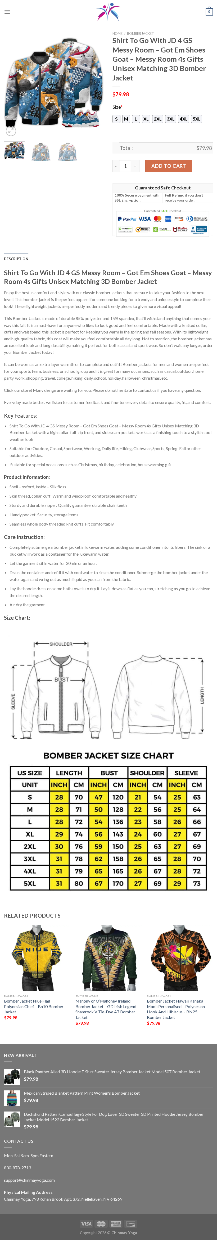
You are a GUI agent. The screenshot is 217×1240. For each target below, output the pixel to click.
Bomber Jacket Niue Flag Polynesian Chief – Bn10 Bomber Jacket (34, 1006)
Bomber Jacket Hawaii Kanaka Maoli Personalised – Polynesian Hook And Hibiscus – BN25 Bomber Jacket (176, 1009)
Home (117, 33)
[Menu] (7, 11)
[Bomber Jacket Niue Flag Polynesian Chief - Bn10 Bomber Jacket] (37, 958)
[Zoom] (11, 131)
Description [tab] (16, 259)
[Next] (96, 87)
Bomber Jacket (140, 33)
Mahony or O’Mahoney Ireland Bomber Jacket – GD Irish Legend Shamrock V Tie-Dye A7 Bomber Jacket (105, 1009)
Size (117, 107)
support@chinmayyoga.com (29, 1179)
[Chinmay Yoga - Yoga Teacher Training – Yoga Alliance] (108, 12)
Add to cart (168, 166)
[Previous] (12, 87)
